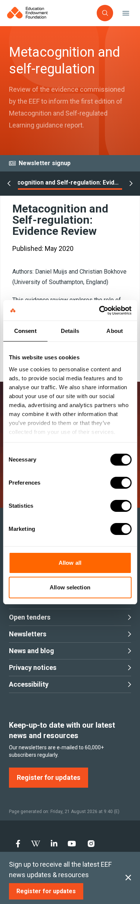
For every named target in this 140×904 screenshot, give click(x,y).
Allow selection (70, 587)
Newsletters (27, 634)
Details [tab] (70, 331)
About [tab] (114, 331)
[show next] (131, 183)
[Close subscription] (128, 878)
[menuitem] (18, 843)
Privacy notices (32, 667)
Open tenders (29, 617)
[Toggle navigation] (126, 13)
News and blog (31, 651)
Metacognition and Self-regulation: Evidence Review (62, 182)
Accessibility (29, 684)
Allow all (70, 563)
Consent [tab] (25, 331)
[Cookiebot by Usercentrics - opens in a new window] (99, 310)
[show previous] (9, 183)
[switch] (120, 483)
